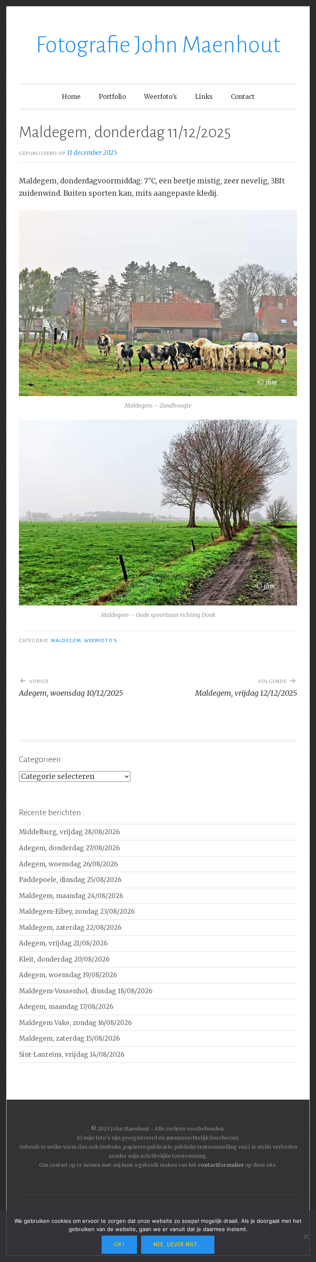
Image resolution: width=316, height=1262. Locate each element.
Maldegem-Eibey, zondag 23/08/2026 (77, 911)
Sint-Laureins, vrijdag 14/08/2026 (71, 1054)
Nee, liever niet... (177, 1245)
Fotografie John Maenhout (158, 45)
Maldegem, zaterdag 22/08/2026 (70, 927)
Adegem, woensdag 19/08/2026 (68, 975)
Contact (243, 97)
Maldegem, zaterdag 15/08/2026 (69, 1038)
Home (71, 97)
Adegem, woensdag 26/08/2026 (68, 864)
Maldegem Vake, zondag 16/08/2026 (75, 1023)
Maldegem (66, 640)
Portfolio (112, 97)
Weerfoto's (100, 640)
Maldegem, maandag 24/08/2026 (71, 896)
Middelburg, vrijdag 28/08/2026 (69, 832)
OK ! (119, 1245)
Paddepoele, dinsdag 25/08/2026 (70, 880)
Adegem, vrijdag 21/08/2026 (63, 943)
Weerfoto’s (160, 97)
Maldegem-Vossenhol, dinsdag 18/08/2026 (85, 991)
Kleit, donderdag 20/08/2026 (64, 959)
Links (204, 97)
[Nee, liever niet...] (306, 1236)
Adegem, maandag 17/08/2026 (66, 1007)
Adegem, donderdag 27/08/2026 (69, 848)
